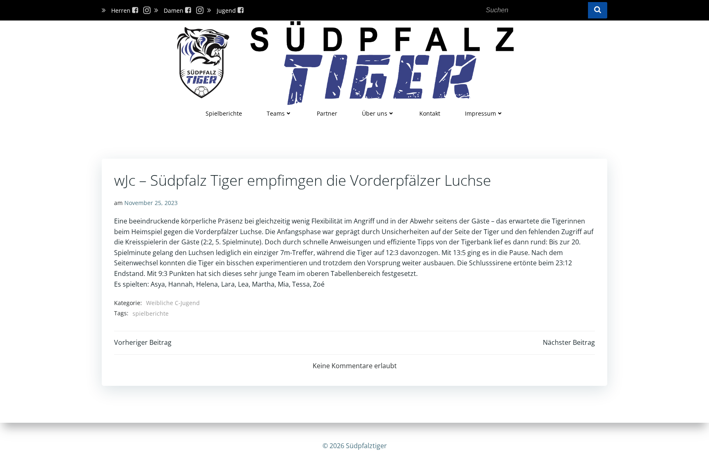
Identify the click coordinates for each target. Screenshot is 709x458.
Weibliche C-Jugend (173, 303)
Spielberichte (224, 113)
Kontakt (429, 113)
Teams (276, 113)
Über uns (374, 113)
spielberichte (151, 313)
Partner (327, 113)
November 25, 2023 (151, 203)
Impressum (480, 113)
